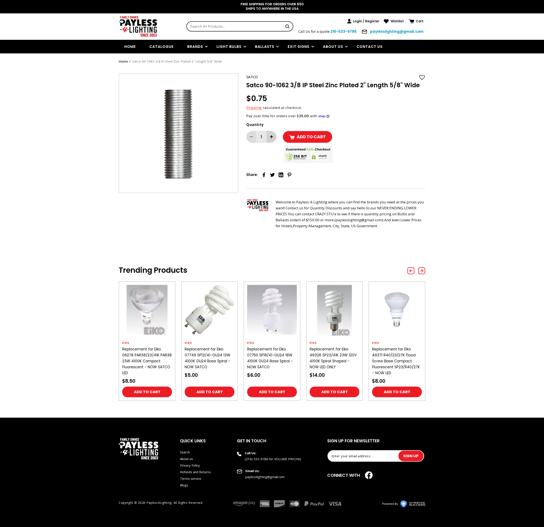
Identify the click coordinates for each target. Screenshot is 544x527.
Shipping (254, 107)
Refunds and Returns (195, 472)
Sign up (411, 455)
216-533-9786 (343, 31)
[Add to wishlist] (422, 77)
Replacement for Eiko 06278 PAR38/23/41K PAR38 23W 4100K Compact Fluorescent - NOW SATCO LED (147, 361)
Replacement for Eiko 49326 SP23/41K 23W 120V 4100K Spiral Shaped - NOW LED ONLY (333, 358)
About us (333, 46)
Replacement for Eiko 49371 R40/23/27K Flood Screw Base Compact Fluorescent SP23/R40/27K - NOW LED (396, 361)
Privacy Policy (190, 465)
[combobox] (239, 26)
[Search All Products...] (287, 26)
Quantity (255, 124)
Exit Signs (298, 46)
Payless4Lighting (159, 503)
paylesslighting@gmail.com (396, 31)
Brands (195, 46)
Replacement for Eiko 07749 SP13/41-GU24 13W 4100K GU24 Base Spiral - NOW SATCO (207, 358)
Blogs (184, 485)
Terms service (190, 478)
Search (185, 452)
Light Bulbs (229, 46)
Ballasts (264, 46)
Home (123, 61)
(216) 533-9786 (256, 459)
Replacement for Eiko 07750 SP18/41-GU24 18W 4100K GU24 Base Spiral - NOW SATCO (270, 358)
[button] (416, 21)
